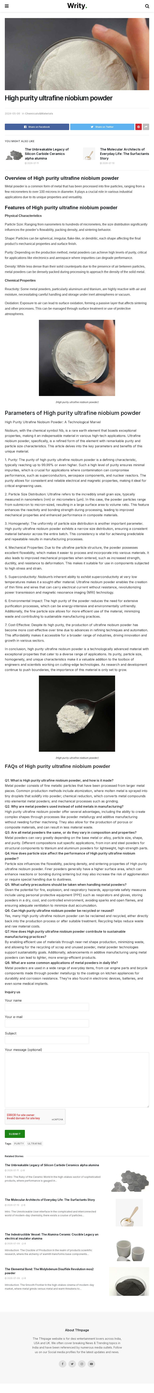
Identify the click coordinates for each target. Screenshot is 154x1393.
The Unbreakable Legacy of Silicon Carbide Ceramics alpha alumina (47, 153)
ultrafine (35, 1143)
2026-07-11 (33, 163)
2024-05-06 (12, 113)
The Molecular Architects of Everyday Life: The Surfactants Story (124, 153)
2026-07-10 (108, 163)
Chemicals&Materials (39, 113)
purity (19, 1143)
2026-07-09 (13, 1243)
